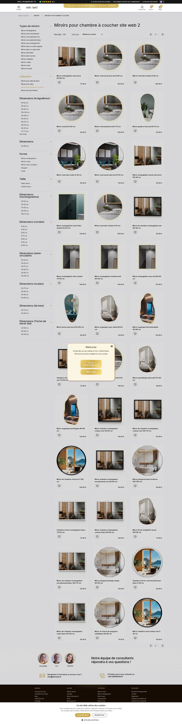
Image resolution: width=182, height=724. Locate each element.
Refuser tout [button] (99, 715)
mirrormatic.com (91, 363)
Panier (160, 9)
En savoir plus (117, 711)
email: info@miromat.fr (26, 1)
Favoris (151, 9)
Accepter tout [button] (82, 715)
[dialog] (91, 713)
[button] (91, 720)
